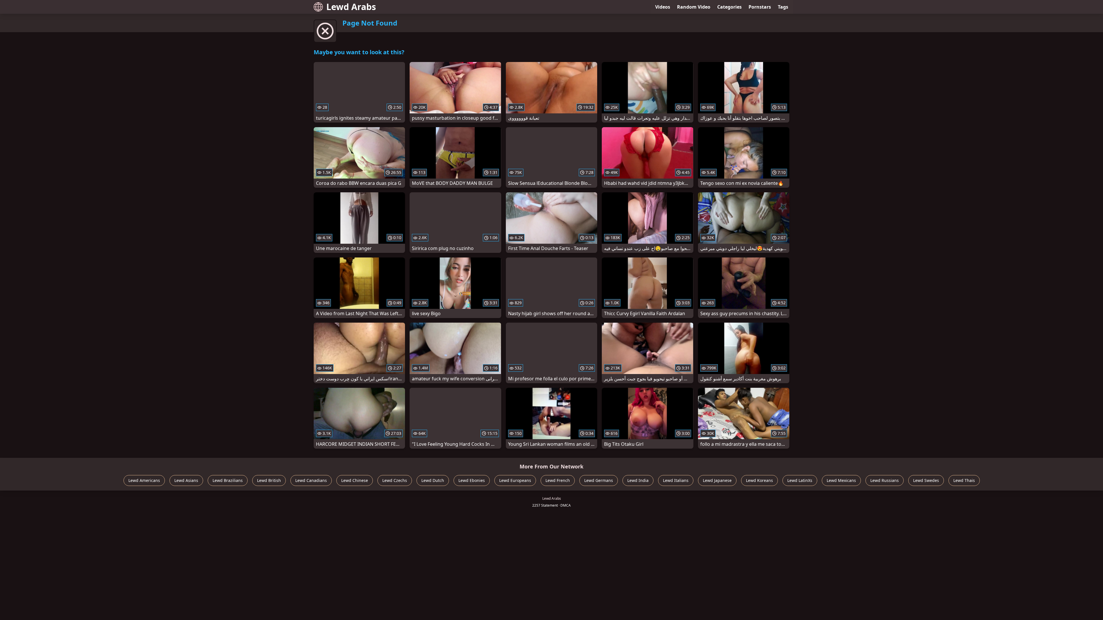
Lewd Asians (186, 480)
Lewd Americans (144, 480)
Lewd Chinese (354, 480)
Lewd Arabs (351, 7)
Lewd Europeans (515, 480)
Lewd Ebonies (471, 480)
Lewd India (638, 480)
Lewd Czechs (394, 480)
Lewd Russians (884, 480)
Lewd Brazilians (228, 480)
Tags (783, 7)
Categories (729, 7)
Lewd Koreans (759, 480)
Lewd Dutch (432, 480)
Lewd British (269, 480)
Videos (662, 7)
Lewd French (557, 480)
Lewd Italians (676, 480)
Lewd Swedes (926, 480)
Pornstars (760, 7)
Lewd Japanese (717, 480)
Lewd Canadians (311, 480)
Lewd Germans (598, 480)
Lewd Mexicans (841, 480)
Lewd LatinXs (799, 480)
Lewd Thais (964, 480)
